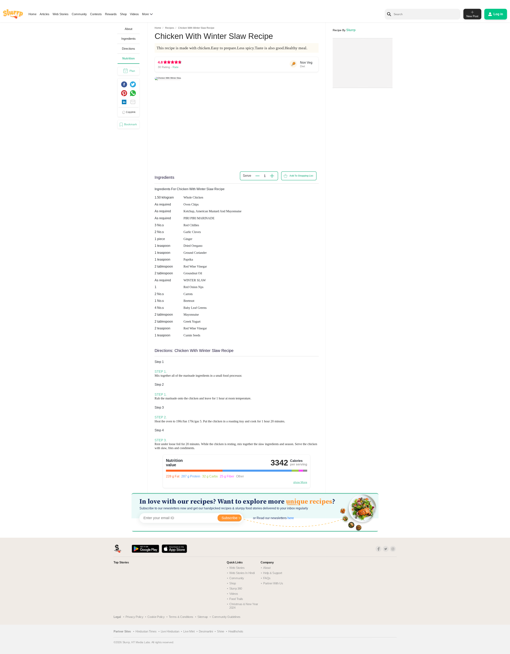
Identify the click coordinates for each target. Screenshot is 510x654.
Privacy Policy (134, 616)
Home (32, 14)
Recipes (169, 28)
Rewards (111, 14)
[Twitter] (386, 549)
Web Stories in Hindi (242, 573)
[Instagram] (393, 549)
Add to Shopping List (301, 175)
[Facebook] (379, 549)
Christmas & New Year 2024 (243, 605)
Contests (96, 14)
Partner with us (273, 583)
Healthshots (235, 631)
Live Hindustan (170, 631)
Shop (123, 14)
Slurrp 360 (235, 588)
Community (79, 14)
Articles (44, 14)
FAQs (267, 578)
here (290, 518)
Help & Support (272, 573)
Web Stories (61, 14)
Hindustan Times (146, 631)
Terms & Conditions (181, 616)
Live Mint (188, 631)
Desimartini (206, 631)
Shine (220, 631)
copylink (130, 112)
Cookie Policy (156, 616)
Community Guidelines (226, 616)
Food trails (236, 599)
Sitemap (202, 616)
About (267, 567)
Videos (134, 14)
